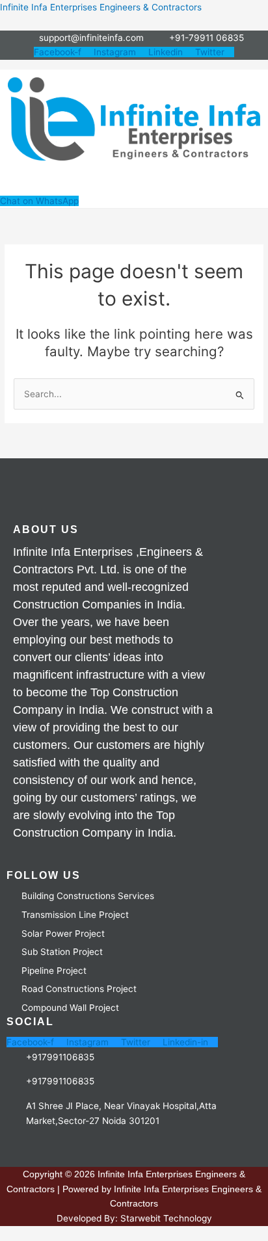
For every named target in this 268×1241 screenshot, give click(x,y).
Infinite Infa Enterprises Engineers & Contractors (101, 7)
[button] (134, 180)
